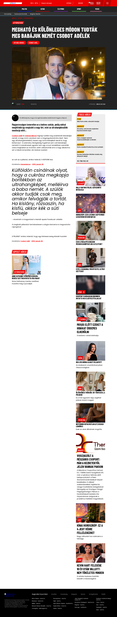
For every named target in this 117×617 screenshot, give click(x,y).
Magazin (74, 594)
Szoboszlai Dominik (20, 14)
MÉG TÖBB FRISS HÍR (82, 161)
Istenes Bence (31, 136)
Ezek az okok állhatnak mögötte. (89, 429)
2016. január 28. (38, 164)
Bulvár (83, 594)
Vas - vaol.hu (100, 605)
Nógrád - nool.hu (79, 605)
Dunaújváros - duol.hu (59, 598)
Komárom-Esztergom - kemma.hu (84, 602)
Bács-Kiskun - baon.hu (38, 598)
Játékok (68, 3)
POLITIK (24, 9)
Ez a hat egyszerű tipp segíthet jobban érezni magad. (88, 399)
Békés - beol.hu (36, 603)
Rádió (103, 594)
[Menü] (107, 3)
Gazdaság (64, 594)
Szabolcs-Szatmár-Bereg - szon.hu (104, 599)
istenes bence (19, 43)
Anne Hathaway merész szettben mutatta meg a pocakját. (25, 282)
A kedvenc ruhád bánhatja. (88, 335)
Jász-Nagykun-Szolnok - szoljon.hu (82, 599)
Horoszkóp (7, 14)
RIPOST (14, 18)
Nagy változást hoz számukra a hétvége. (90, 537)
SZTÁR (43, 9)
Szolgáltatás (93, 594)
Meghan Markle (35, 14)
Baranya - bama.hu (37, 601)
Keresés (80, 3)
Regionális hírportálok (40, 594)
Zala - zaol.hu (100, 610)
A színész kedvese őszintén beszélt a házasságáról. (88, 577)
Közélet (54, 594)
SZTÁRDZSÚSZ (28, 18)
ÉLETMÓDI (61, 9)
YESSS (97, 9)
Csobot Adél (33, 43)
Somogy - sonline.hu (80, 607)
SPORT (79, 9)
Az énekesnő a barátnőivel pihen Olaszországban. (89, 366)
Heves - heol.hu (57, 608)
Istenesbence (25, 164)
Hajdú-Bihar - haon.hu (59, 606)
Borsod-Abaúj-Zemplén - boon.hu (41, 606)
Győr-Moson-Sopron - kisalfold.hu (63, 603)
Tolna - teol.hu (100, 602)
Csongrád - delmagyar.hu (39, 608)
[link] (19, 272)
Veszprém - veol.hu (101, 607)
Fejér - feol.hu (57, 601)
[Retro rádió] (90, 3)
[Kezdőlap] (12, 3)
